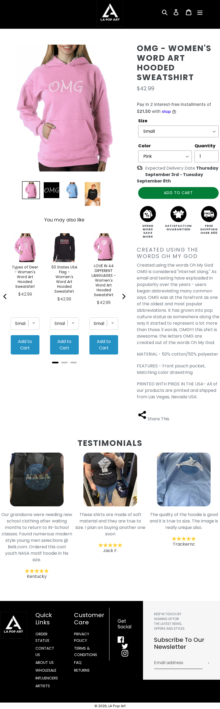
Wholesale (45, 670)
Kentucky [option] (36, 545)
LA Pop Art (117, 705)
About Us (44, 662)
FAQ (78, 662)
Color (144, 146)
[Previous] (5, 296)
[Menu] (200, 12)
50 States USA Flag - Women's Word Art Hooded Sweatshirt (64, 279)
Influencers (46, 678)
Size (142, 121)
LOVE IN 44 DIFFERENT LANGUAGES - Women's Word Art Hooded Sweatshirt (103, 280)
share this (158, 419)
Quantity (205, 146)
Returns (82, 670)
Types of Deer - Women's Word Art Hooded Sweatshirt (25, 277)
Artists (42, 686)
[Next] (123, 296)
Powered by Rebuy (64, 370)
